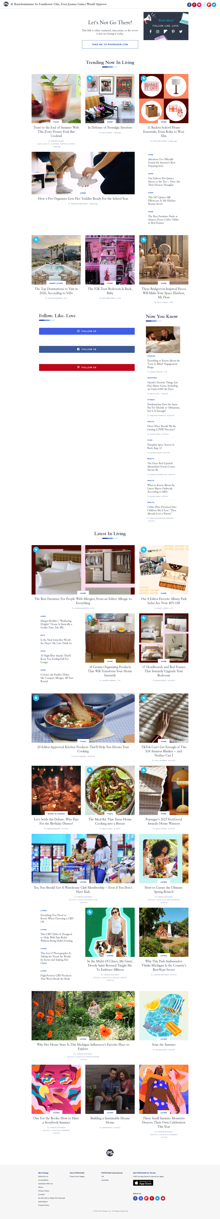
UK (102, 1176)
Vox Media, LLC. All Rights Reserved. (113, 1211)
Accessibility (43, 1180)
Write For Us (43, 1176)
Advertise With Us (45, 1184)
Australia (105, 1180)
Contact (41, 1194)
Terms (40, 1187)
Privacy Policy (43, 1191)
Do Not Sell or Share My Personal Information (51, 1200)
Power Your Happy (77, 1176)
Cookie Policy (43, 1205)
